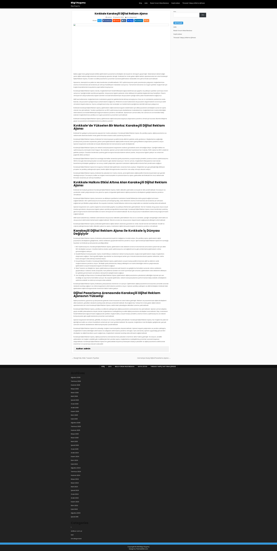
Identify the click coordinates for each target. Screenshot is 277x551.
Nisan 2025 (75, 438)
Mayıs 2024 (75, 479)
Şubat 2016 (74, 517)
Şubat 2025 (75, 445)
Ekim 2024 (74, 460)
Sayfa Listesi (175, 3)
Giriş (140, 3)
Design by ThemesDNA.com (138, 549)
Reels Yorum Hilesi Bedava (159, 3)
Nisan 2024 (75, 483)
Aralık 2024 (75, 453)
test (72, 535)
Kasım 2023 (75, 502)
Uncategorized (132, 17)
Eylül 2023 (74, 509)
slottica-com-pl (76, 531)
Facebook (108, 20)
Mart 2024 (74, 487)
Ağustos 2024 (76, 468)
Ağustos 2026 (75, 377)
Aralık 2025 (75, 408)
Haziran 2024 (75, 475)
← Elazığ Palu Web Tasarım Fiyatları (85, 358)
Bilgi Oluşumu (78, 2)
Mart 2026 (74, 396)
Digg (131, 20)
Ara (174, 11)
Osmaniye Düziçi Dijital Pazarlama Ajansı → (154, 358)
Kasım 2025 (75, 411)
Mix (147, 20)
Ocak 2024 (75, 494)
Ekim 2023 (74, 505)
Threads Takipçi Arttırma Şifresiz (193, 3)
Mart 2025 (74, 441)
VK (124, 20)
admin (109, 17)
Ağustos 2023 (75, 513)
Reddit (117, 20)
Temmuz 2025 (76, 426)
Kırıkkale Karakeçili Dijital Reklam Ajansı (121, 13)
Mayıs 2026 (75, 389)
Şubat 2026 (75, 400)
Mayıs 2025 (75, 434)
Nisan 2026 (75, 393)
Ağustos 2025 (75, 423)
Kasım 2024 (75, 456)
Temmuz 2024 (76, 472)
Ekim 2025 (74, 415)
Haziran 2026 (75, 385)
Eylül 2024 (74, 464)
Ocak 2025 (74, 449)
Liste (146, 3)
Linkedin (139, 20)
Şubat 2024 (75, 490)
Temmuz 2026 (76, 381)
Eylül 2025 (74, 419)
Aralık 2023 (75, 498)
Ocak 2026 (74, 404)
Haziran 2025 (75, 430)
